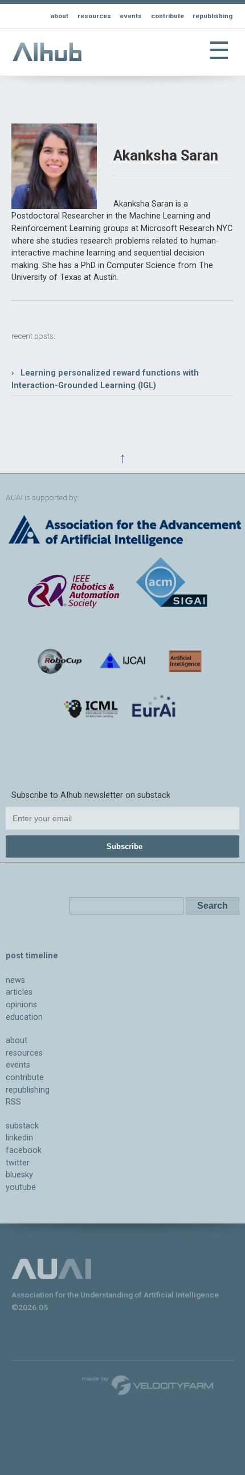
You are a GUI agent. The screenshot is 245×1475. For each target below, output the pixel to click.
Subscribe (124, 846)
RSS (13, 1102)
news (15, 980)
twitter (18, 1163)
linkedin (19, 1138)
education (24, 1017)
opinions (21, 1005)
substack (22, 1126)
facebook (24, 1150)
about (59, 16)
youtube (21, 1187)
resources (94, 16)
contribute (167, 16)
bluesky (19, 1175)
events (131, 16)
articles (19, 992)
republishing (212, 16)
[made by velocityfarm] (148, 1384)
